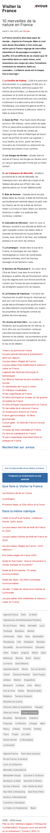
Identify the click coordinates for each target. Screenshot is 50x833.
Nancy (6, 729)
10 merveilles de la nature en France (20, 408)
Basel (33, 808)
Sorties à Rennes (11, 786)
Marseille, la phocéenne (14, 770)
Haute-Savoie (10, 739)
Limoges (33, 723)
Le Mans (20, 685)
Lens (29, 685)
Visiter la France (11, 8)
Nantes (30, 631)
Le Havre (7, 663)
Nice (27, 636)
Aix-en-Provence (24, 647)
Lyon (42, 625)
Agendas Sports (11, 669)
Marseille (32, 625)
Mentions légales (24, 824)
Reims (38, 685)
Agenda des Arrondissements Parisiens (22, 620)
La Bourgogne (26, 739)
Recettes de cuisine (12, 701)
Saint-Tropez (39, 674)
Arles (5, 652)
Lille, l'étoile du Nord (32, 786)
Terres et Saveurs (23, 696)
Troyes (15, 734)
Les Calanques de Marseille (19, 173)
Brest (28, 658)
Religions (7, 696)
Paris (23, 614)
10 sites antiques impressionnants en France (24, 404)
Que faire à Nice (36, 791)
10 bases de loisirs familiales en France (21, 430)
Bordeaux (19, 631)
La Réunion (20, 723)
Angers (14, 652)
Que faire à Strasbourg (14, 791)
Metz (42, 723)
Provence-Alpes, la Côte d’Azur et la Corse (23, 504)
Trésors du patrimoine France (17, 350)
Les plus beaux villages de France (19, 361)
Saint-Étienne (21, 663)
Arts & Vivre (9, 691)
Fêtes (22, 625)
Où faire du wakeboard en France (19, 433)
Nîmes (35, 652)
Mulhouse (8, 658)
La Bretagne (8, 499)
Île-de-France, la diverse (15, 759)
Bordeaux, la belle (12, 781)
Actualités (8, 647)
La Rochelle (9, 745)
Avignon (25, 652)
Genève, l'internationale (14, 797)
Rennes (19, 658)
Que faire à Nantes (33, 781)
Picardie (27, 729)
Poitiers (37, 729)
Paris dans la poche (30, 753)
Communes (8, 636)
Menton (17, 680)
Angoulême (29, 680)
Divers (25, 669)
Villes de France (11, 712)
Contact (26, 831)
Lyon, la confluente (12, 764)
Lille (19, 642)
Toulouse (7, 631)
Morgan (26, 31)
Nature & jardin (34, 691)
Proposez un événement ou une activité (25, 478)
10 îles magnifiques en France (17, 394)
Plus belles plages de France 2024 (19, 555)
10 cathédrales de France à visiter (19, 386)
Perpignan (29, 642)
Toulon (6, 674)
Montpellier (38, 636)
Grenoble (39, 647)
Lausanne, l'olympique (14, 802)
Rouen (37, 658)
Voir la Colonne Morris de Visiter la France (24, 468)
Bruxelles (7, 718)
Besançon (8, 685)
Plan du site (8, 824)
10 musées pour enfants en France (19, 412)
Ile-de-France (10, 625)
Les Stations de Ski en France (17, 493)
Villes (19, 636)
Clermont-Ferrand (21, 674)
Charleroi (33, 718)
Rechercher (20, 718)
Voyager (39, 707)
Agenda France (10, 614)
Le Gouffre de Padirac (15, 80)
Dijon (43, 652)
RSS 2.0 (36, 831)
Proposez (7, 723)
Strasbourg (8, 642)
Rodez (21, 691)
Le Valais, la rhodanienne (15, 808)
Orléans (16, 729)
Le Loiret (25, 734)
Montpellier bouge (12, 775)
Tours (6, 734)
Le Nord (33, 614)
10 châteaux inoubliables (14, 390)
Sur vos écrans (38, 669)
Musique (41, 642)
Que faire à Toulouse (33, 775)
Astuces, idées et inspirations (17, 707)
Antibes (7, 680)
